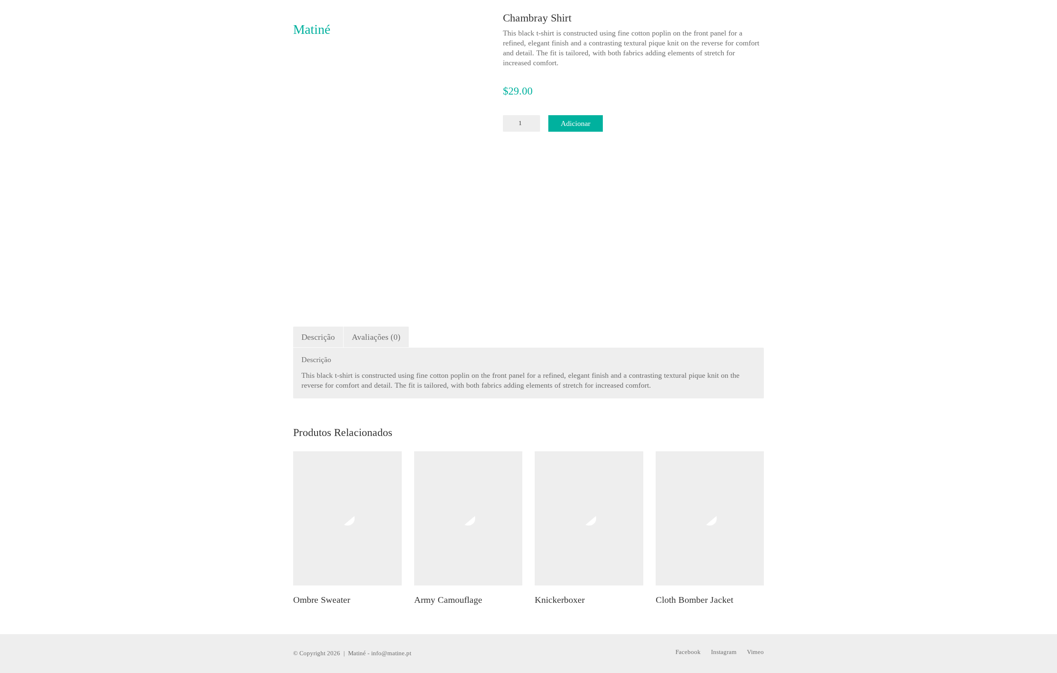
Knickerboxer (560, 600)
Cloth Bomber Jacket (694, 600)
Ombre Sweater (321, 600)
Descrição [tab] (318, 336)
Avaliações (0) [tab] (376, 336)
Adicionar (575, 123)
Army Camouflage (448, 600)
